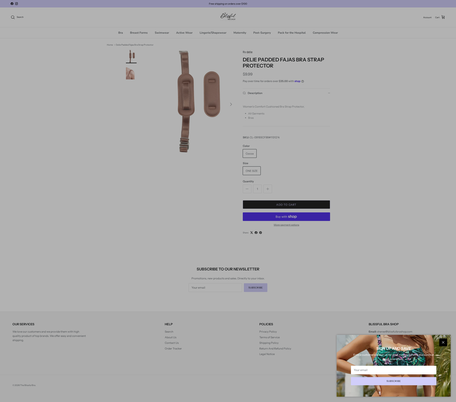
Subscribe (394, 381)
